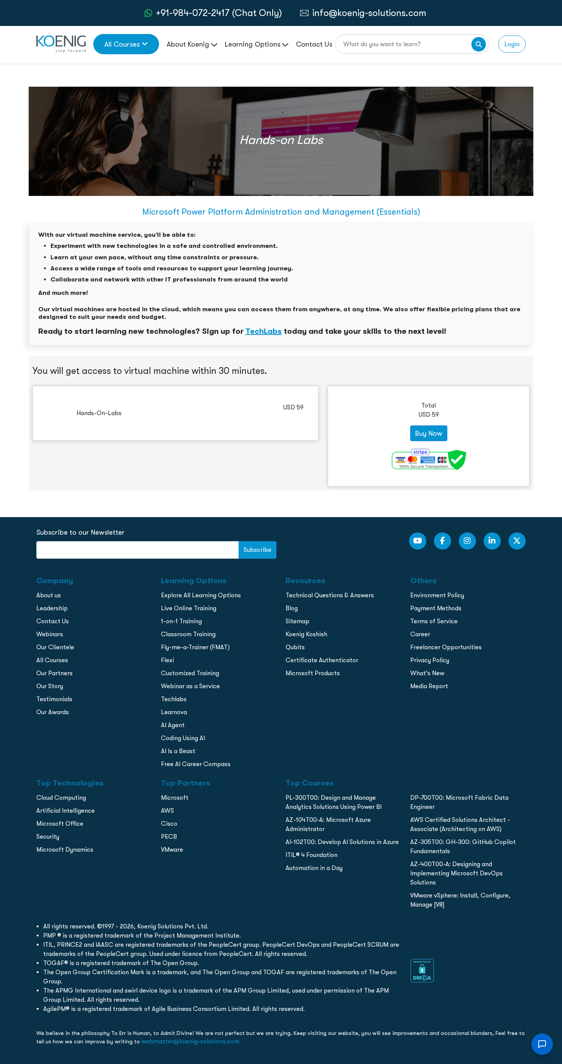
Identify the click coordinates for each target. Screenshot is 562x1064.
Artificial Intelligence (65, 810)
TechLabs (263, 331)
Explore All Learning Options (201, 595)
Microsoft (174, 797)
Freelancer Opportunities (446, 647)
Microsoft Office (59, 823)
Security (47, 836)
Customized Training (190, 673)
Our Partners (54, 673)
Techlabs (174, 699)
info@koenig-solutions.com (369, 13)
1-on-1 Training (181, 621)
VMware (172, 849)
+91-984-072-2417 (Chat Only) (219, 13)
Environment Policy (437, 595)
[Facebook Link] (442, 541)
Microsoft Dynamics (64, 849)
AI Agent (173, 725)
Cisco (169, 823)
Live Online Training (188, 608)
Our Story (49, 686)
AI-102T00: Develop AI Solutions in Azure (342, 842)
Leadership (52, 608)
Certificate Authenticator (322, 660)
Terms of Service (434, 621)
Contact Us (314, 44)
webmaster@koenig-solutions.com (190, 1041)
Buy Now (428, 433)
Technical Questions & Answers (330, 595)
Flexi (167, 660)
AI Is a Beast (178, 751)
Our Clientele (55, 647)
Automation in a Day (314, 868)
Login (512, 44)
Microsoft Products (313, 673)
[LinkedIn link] (492, 541)
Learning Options (253, 44)
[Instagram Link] (467, 541)
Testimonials (54, 699)
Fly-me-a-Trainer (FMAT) (195, 647)
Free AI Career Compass (196, 764)
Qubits (295, 647)
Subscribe (257, 549)
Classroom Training (188, 634)
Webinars (49, 634)
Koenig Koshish (306, 634)
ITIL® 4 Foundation (312, 855)
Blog (292, 608)
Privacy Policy (429, 660)
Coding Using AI (183, 738)
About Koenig (189, 44)
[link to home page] (61, 43)
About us (48, 595)
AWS (167, 810)
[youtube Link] (417, 541)
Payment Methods (435, 608)
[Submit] (478, 44)
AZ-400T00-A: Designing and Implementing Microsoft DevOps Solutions (456, 873)
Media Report (429, 686)
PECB (169, 836)
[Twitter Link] (517, 541)
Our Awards (52, 712)
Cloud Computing (61, 797)
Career (420, 634)
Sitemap (297, 621)
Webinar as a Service (190, 686)
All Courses (122, 44)
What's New (427, 673)
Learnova (174, 712)
